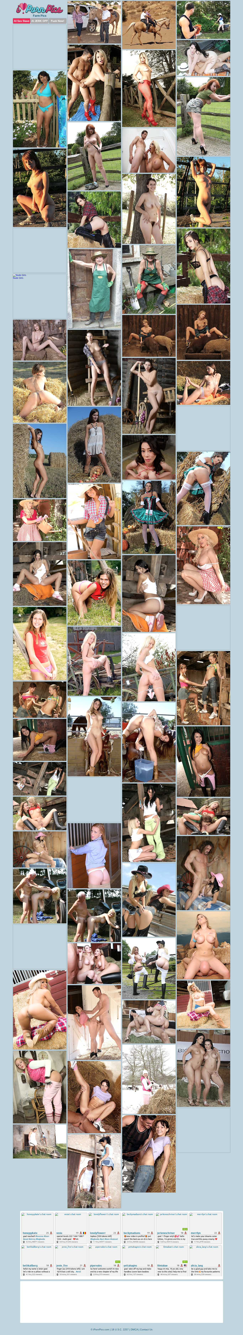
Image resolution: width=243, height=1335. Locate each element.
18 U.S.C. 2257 (120, 1329)
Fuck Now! (57, 20)
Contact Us (146, 1329)
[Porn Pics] (40, 8)
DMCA (134, 1329)
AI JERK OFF (39, 20)
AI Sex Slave (21, 20)
